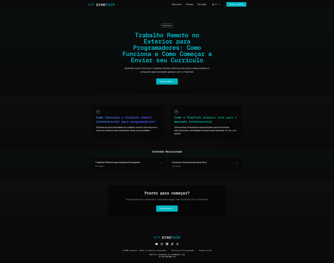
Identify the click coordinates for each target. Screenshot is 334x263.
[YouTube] (156, 244)
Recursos (177, 4)
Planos (189, 4)
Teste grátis (236, 4)
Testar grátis (165, 81)
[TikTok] (172, 244)
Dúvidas (201, 4)
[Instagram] (161, 244)
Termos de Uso (205, 250)
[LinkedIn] (167, 244)
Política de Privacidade (182, 250)
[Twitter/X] (177, 244)
